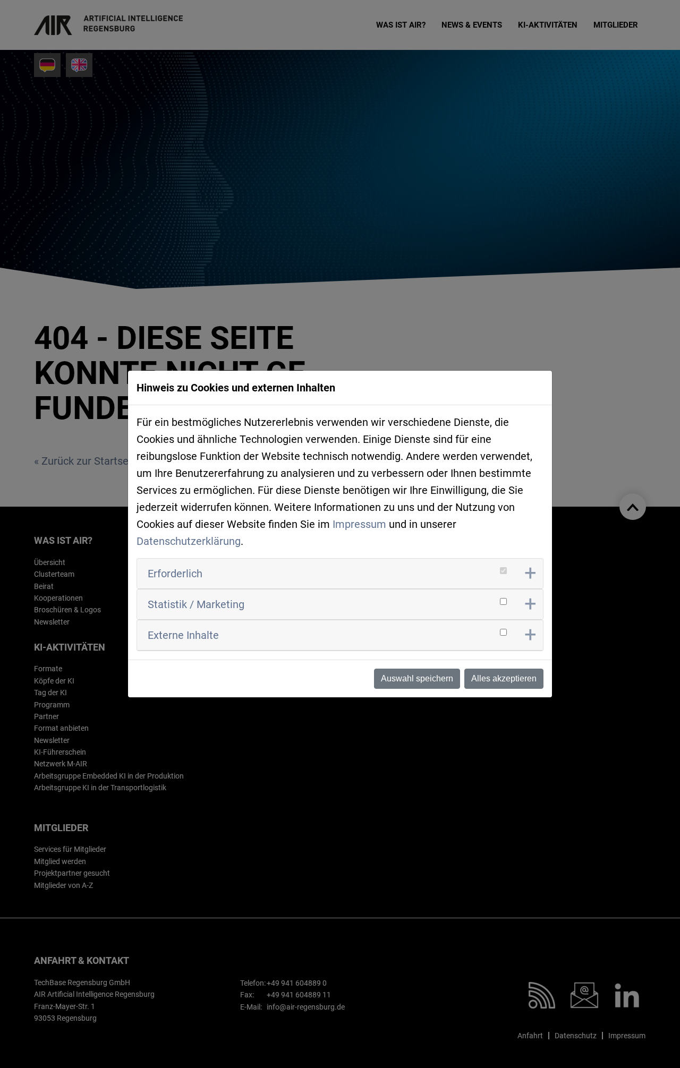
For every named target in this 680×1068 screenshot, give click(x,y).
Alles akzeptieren (504, 678)
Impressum (359, 524)
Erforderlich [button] (175, 573)
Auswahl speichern (417, 678)
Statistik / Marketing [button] (196, 604)
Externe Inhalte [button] (183, 635)
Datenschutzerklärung (189, 541)
